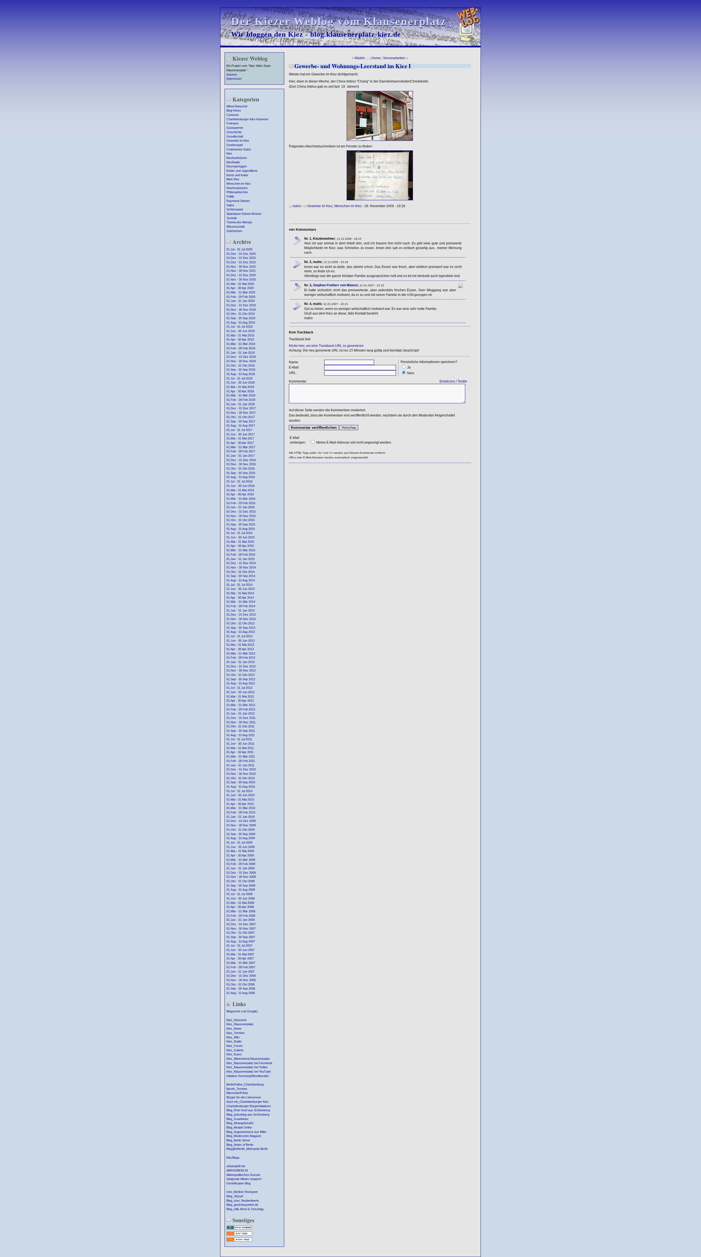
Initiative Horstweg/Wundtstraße (247, 1076)
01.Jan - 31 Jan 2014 (240, 610)
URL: (293, 373)
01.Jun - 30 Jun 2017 (240, 434)
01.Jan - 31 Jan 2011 (240, 765)
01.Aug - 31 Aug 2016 (240, 477)
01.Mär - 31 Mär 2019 (240, 343)
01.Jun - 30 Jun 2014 (240, 588)
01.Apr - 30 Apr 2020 (240, 288)
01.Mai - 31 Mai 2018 (240, 386)
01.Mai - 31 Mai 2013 (240, 644)
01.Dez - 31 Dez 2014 (241, 563)
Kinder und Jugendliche (241, 170)
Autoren (231, 74)
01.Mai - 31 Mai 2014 (240, 593)
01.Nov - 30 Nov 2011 (240, 722)
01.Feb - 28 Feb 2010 (240, 812)
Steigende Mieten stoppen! (244, 1179)
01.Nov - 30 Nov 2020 (241, 279)
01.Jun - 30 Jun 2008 (240, 898)
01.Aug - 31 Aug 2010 (240, 786)
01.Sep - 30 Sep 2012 (240, 679)
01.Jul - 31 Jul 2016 (239, 481)
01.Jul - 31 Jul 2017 (239, 430)
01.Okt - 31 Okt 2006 (240, 984)
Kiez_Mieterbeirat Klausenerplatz (248, 1058)
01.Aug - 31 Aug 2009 (240, 838)
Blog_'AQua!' (234, 1196)
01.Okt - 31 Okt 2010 (240, 778)
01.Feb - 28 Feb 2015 (240, 554)
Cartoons (232, 114)
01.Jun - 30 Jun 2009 (240, 847)
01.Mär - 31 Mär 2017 (240, 447)
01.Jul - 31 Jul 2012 (239, 687)
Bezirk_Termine (236, 1088)
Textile (462, 381)
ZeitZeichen (234, 231)
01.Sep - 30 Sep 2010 (240, 782)
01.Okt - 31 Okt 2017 (240, 417)
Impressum (234, 78)
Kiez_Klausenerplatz (240, 1024)
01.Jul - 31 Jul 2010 (239, 791)
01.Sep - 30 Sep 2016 (240, 473)
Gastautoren (234, 127)
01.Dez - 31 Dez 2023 (241, 257)
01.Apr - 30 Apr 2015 (240, 545)
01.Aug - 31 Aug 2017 (240, 425)
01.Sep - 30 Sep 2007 (240, 937)
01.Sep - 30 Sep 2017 (240, 421)
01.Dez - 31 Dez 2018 (241, 356)
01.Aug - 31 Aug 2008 (240, 889)
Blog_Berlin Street (238, 1140)
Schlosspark (234, 209)
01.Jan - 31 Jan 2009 (240, 868)
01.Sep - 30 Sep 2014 (240, 576)
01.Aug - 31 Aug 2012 (240, 683)
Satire (230, 205)
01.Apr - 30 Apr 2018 (240, 391)
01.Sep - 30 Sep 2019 (240, 318)
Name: (294, 362)
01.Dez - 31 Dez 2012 (241, 666)
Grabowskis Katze (238, 149)
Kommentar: (298, 381)
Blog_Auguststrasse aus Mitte (246, 1131)
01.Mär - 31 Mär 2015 (240, 550)
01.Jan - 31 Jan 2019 (240, 352)
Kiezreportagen (236, 166)
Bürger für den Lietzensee (243, 1097)
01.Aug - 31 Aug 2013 (240, 631)
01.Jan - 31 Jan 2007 (240, 971)
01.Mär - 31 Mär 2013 (240, 653)
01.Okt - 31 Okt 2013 (240, 623)
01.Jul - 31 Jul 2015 (239, 533)
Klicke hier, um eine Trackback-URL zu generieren (326, 346)
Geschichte (234, 132)
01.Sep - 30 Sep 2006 (240, 988)
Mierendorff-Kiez (237, 1093)
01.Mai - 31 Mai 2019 (240, 335)
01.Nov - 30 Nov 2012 (241, 670)
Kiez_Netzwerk (236, 1020)
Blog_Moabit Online (239, 1127)
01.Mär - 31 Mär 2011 (240, 756)
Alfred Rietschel (236, 106)
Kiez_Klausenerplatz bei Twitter (247, 1067)
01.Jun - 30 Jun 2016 (240, 485)
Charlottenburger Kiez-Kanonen (247, 119)
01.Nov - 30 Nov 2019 (241, 309)
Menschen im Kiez (238, 183)
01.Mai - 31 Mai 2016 (240, 490)
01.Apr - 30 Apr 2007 (240, 958)
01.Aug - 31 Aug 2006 (240, 993)
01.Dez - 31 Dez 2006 (241, 975)
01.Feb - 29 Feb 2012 (240, 709)
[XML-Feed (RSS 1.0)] (239, 1235)
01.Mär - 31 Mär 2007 (240, 962)
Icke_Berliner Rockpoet (242, 1191)
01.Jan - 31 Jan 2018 (240, 404)
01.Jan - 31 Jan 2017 (240, 455)
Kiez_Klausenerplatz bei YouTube (248, 1071)
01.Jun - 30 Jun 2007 (240, 950)
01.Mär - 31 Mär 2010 (240, 808)
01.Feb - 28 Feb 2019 (240, 348)
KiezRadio (233, 162)
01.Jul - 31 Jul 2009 (239, 842)
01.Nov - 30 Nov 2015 (241, 516)
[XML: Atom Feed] (239, 1241)
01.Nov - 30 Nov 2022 (241, 266)
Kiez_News (234, 1028)
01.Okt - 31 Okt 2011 (240, 726)
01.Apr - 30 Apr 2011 (240, 752)
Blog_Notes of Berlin (239, 1144)
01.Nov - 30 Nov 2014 (241, 567)
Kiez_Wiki (232, 1037)
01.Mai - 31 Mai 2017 (240, 438)
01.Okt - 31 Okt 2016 (240, 468)
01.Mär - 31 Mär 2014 (240, 601)
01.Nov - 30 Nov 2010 (241, 773)
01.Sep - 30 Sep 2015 (240, 524)
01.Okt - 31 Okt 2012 (240, 674)
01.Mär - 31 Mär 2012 (240, 705)
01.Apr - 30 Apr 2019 (240, 339)
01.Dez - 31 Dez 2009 (241, 820)
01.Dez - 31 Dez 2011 (240, 717)
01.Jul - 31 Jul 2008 (239, 894)
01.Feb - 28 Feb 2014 (240, 606)
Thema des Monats (239, 222)
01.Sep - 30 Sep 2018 (240, 369)
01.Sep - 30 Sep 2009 (240, 834)
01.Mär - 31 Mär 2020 (240, 292)
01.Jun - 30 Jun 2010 (240, 795)
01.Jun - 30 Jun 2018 (240, 382)
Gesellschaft (234, 136)
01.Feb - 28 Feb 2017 (240, 451)
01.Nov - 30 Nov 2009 (241, 825)
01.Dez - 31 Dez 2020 (241, 275)
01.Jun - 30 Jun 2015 (240, 537)
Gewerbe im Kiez (237, 140)
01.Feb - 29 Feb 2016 (240, 503)
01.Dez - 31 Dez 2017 (241, 408)
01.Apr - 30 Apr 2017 (240, 442)
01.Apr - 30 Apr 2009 (240, 855)
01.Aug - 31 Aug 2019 (240, 322)
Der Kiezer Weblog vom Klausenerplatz (338, 21)
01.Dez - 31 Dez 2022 (241, 262)
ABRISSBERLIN (237, 1170)
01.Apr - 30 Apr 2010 (240, 803)
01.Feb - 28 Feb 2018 (240, 399)
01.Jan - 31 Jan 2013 (240, 662)
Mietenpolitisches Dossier (243, 1174)
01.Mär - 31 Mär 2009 (240, 859)
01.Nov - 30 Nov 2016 (241, 464)
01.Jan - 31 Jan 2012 (240, 713)
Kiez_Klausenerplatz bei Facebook (249, 1063)
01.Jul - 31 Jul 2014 (239, 584)
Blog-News (233, 110)
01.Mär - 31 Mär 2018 (240, 395)
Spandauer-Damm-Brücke (244, 213)
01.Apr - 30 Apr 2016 (240, 494)
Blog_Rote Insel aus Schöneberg (248, 1110)
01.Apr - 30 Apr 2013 (240, 649)
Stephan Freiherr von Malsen (335, 285)
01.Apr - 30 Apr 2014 (240, 597)
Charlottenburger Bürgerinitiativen (248, 1106)
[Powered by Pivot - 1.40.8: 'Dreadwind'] (239, 1229)
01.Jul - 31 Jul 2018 (239, 378)
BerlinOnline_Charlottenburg (245, 1084)
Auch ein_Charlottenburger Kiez (247, 1101)
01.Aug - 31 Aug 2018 (240, 374)
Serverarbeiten (394, 58)
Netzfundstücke (237, 188)
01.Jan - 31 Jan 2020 (240, 300)
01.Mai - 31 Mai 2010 (240, 799)
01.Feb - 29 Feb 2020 (240, 296)
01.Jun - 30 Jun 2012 (240, 692)
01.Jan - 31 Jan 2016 (240, 507)
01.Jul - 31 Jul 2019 (239, 326)
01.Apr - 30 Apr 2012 (240, 700)
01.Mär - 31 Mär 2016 (240, 498)
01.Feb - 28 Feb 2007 (240, 967)
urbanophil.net (235, 1166)
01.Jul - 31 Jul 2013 (239, 636)
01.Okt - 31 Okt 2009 (240, 829)
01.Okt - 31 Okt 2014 (240, 571)
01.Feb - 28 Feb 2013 (240, 657)
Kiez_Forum (234, 1045)
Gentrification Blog (238, 1183)
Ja (409, 367)
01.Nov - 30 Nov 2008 (241, 876)
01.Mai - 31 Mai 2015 (240, 541)
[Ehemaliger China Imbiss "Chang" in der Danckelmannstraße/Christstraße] (380, 140)
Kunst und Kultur (237, 175)
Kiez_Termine (235, 1033)
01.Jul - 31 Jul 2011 (239, 739)
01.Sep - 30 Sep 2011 (240, 730)
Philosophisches (237, 192)
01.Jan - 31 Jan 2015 (240, 559)
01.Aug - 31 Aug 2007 (240, 941)
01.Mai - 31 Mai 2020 (240, 283)
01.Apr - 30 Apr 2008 (240, 907)
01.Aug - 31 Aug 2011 (240, 735)
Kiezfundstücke (236, 157)
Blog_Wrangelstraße (240, 1123)
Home (376, 58)
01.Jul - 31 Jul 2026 (239, 249)
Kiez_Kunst (234, 1054)
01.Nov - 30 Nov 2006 (241, 980)
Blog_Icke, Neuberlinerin (242, 1200)
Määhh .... (362, 58)
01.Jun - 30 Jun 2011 (240, 743)
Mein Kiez (232, 179)
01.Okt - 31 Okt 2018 (240, 365)
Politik (230, 196)
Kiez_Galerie (234, 1050)
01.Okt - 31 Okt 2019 (240, 313)
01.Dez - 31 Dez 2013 (241, 614)
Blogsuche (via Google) (242, 1011)
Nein (410, 373)
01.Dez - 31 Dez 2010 (241, 769)
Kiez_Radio (234, 1041)
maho (296, 206)
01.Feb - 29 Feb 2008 (240, 915)
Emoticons (447, 381)
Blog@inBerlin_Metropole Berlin (247, 1148)
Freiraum (232, 123)
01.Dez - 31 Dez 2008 (241, 872)
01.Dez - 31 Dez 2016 (241, 460)
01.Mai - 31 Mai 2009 (240, 851)
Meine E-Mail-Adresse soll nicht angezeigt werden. (354, 442)
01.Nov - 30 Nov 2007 (241, 928)
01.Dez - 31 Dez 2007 (241, 924)
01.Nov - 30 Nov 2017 (241, 412)
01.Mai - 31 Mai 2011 (240, 748)
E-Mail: (294, 367)
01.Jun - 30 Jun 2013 (240, 640)
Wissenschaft (235, 226)
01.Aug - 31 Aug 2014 (240, 580)
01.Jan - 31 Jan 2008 (240, 919)
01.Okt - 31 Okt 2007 (240, 932)
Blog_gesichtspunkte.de (242, 1204)
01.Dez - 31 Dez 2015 (241, 511)
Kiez (229, 153)
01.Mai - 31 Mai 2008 (240, 902)
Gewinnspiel (234, 145)
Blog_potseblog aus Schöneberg (247, 1114)
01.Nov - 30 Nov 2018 (241, 361)
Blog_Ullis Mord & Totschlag (244, 1209)
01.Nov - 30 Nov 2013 (241, 619)
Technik (231, 218)
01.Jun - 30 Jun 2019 (240, 331)
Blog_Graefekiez (237, 1119)
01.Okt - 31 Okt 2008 (240, 881)
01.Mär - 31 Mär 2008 (240, 911)
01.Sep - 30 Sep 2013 (240, 627)
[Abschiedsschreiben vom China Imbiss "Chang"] (380, 199)
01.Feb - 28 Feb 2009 (240, 863)
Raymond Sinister (238, 200)
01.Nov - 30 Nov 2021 (241, 270)
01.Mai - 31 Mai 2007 (240, 954)
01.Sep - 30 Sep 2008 (240, 885)
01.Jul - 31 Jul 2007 (239, 945)
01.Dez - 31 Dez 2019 (241, 305)
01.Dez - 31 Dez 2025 (241, 253)
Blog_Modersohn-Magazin (243, 1136)
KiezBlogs (233, 1157)
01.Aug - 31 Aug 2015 (240, 528)
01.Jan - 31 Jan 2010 (240, 816)
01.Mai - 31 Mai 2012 (240, 696)
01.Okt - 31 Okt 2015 (240, 520)
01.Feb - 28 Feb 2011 (240, 760)
